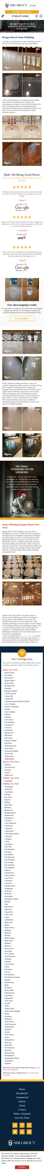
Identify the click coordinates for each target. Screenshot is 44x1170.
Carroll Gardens (10, 694)
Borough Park (10, 686)
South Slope (9, 748)
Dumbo (7, 709)
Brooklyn (8, 688)
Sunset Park (9, 754)
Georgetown (9, 725)
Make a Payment (22, 1113)
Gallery (22, 1101)
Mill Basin (8, 735)
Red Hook (8, 743)
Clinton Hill (9, 696)
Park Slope (8, 738)
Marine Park (9, 733)
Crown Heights (10, 704)
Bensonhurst (9, 678)
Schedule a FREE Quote (22, 12)
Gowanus (8, 727)
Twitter (29, 1125)
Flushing (8, 770)
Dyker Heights (10, 712)
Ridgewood (9, 775)
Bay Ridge (8, 675)
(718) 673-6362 (20, 16)
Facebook (22, 1125)
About (22, 1105)
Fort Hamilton (10, 722)
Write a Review (2, 16)
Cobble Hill (9, 699)
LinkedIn (22, 1131)
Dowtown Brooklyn (12, 707)
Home (22, 1089)
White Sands (9, 756)
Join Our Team (22, 1117)
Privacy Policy (25, 1156)
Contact (22, 1109)
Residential (22, 1093)
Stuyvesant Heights (11, 751)
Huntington (9, 781)
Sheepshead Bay (10, 746)
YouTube (14, 1131)
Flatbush (8, 714)
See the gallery (22, 318)
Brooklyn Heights (11, 691)
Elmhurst (8, 765)
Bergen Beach (10, 680)
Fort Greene (9, 720)
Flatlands (8, 717)
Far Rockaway (10, 767)
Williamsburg (9, 759)
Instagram (14, 1125)
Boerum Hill (9, 683)
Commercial (22, 1097)
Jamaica (7, 772)
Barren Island (9, 673)
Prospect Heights (11, 741)
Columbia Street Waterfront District (17, 701)
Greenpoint (9, 730)
